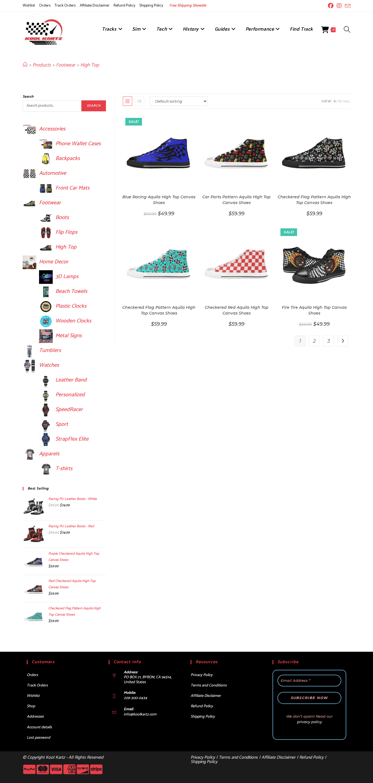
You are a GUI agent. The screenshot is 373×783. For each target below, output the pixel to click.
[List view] (139, 101)
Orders (45, 5)
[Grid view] (127, 101)
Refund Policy (124, 5)
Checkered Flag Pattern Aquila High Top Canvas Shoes (314, 199)
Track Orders (65, 5)
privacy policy (309, 722)
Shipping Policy (151, 5)
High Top (89, 65)
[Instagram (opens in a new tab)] (339, 5)
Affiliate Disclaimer (94, 5)
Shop (31, 706)
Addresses (35, 717)
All (347, 101)
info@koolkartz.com (140, 714)
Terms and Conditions (209, 685)
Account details (39, 727)
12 (339, 101)
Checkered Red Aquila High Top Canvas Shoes (236, 310)
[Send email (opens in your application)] (346, 6)
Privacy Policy (202, 675)
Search (28, 97)
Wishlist (29, 5)
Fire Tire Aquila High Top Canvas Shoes (314, 310)
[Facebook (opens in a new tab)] (330, 5)
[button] (173, 121)
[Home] (25, 65)
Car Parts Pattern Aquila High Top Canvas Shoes (236, 199)
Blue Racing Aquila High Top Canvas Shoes (159, 199)
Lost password (38, 738)
